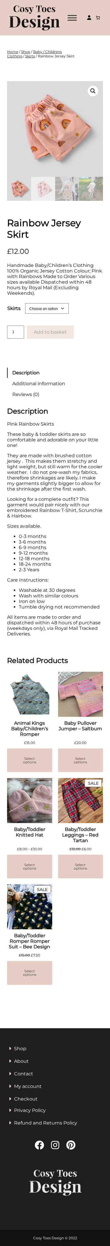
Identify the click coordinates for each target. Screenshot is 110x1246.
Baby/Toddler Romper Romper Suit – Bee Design (29, 941)
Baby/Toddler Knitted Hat (29, 832)
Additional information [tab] (38, 383)
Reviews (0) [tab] (25, 394)
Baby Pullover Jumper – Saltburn (80, 725)
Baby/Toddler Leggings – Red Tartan (80, 835)
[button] (93, 91)
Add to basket (50, 332)
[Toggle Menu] (72, 17)
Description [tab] (26, 373)
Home (12, 51)
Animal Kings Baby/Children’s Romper (29, 728)
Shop (25, 51)
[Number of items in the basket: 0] (98, 18)
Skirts (30, 56)
